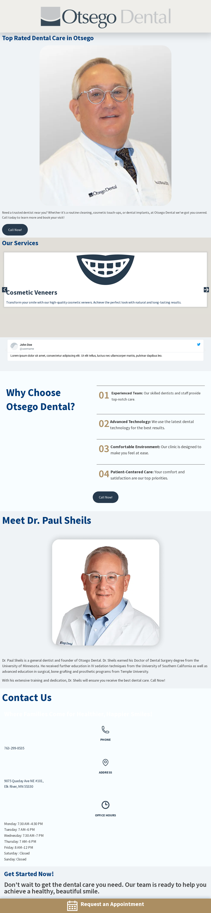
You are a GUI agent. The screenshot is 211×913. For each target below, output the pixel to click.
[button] (4, 289)
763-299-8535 (14, 748)
